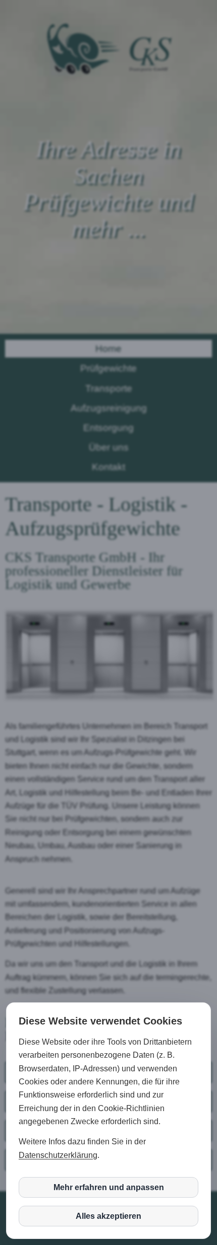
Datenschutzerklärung (58, 1155)
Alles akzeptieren (108, 1216)
